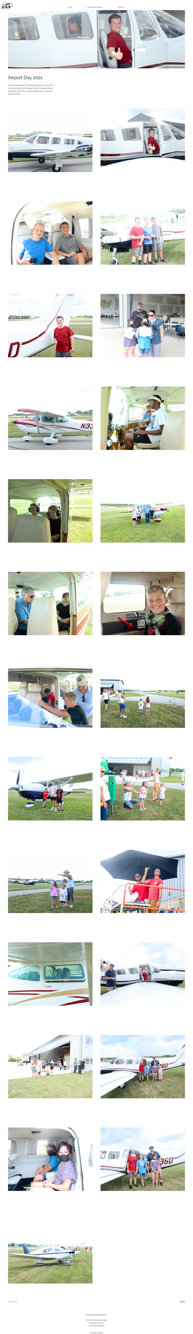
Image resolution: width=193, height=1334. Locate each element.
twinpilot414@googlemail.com (96, 1315)
